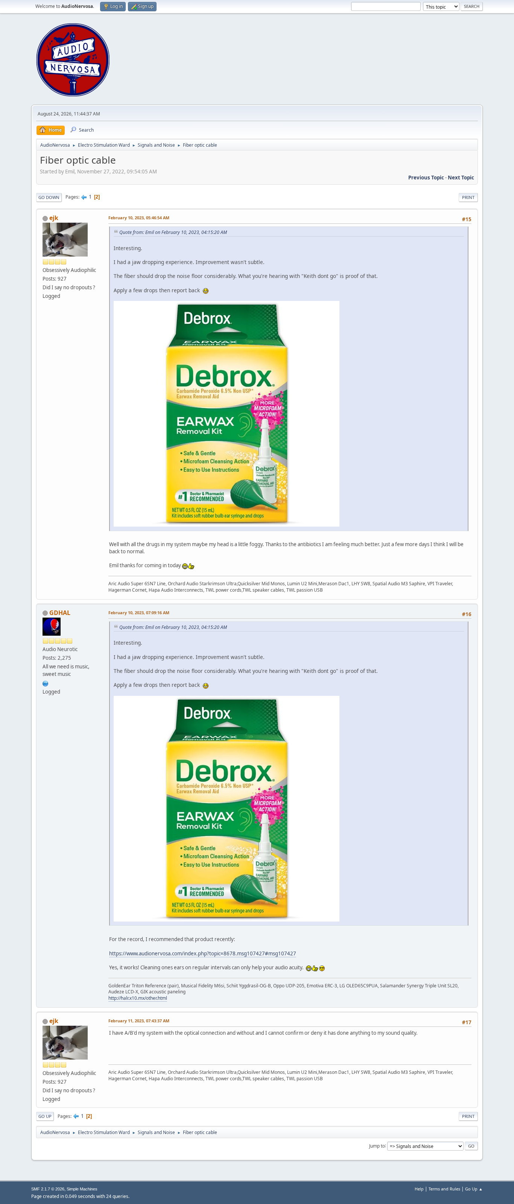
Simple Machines (82, 1189)
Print (468, 197)
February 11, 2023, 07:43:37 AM (138, 1020)
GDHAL (59, 613)
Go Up (45, 1116)
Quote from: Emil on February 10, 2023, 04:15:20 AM (173, 232)
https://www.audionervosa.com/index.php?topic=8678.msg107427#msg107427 (202, 953)
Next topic (461, 177)
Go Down (48, 197)
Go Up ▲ (474, 1189)
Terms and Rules (444, 1189)
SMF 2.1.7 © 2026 (47, 1189)
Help (419, 1189)
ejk (53, 218)
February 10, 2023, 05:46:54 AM (138, 217)
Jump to (377, 1145)
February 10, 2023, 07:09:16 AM (138, 612)
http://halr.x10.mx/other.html (137, 998)
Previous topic (426, 177)
